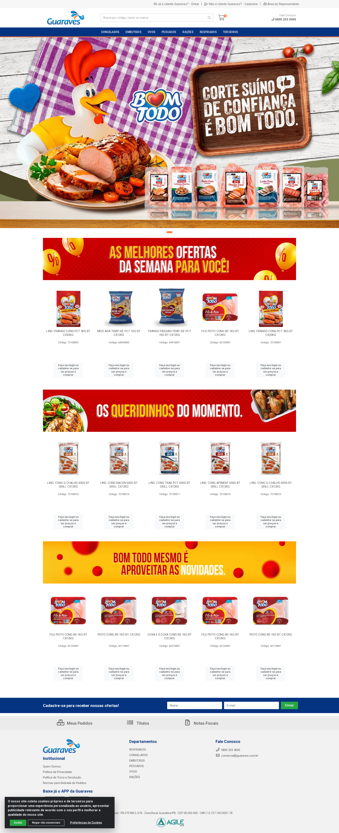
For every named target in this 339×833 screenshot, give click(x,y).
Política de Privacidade (57, 772)
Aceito (18, 822)
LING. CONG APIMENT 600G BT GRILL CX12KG (220, 484)
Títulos (142, 723)
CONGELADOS (138, 755)
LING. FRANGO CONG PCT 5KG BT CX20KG (68, 333)
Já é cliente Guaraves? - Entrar (178, 3)
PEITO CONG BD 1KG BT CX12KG (119, 634)
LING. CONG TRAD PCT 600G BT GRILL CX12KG (169, 484)
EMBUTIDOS (137, 760)
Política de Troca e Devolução (62, 777)
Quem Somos (52, 766)
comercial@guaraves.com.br (239, 755)
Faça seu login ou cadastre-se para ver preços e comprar (68, 370)
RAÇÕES (134, 777)
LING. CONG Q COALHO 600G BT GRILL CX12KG (68, 484)
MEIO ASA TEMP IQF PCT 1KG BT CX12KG (118, 333)
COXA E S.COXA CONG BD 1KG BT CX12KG (170, 636)
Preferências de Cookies (86, 822)
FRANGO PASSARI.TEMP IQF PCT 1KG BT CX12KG (169, 333)
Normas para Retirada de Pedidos (64, 783)
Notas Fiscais (205, 723)
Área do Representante (283, 3)
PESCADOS (136, 766)
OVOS (133, 771)
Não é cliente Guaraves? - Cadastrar (233, 3)
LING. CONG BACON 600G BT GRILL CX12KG (119, 484)
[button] (169, 232)
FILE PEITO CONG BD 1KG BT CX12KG (220, 333)
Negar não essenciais (46, 822)
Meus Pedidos (79, 723)
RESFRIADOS (137, 749)
